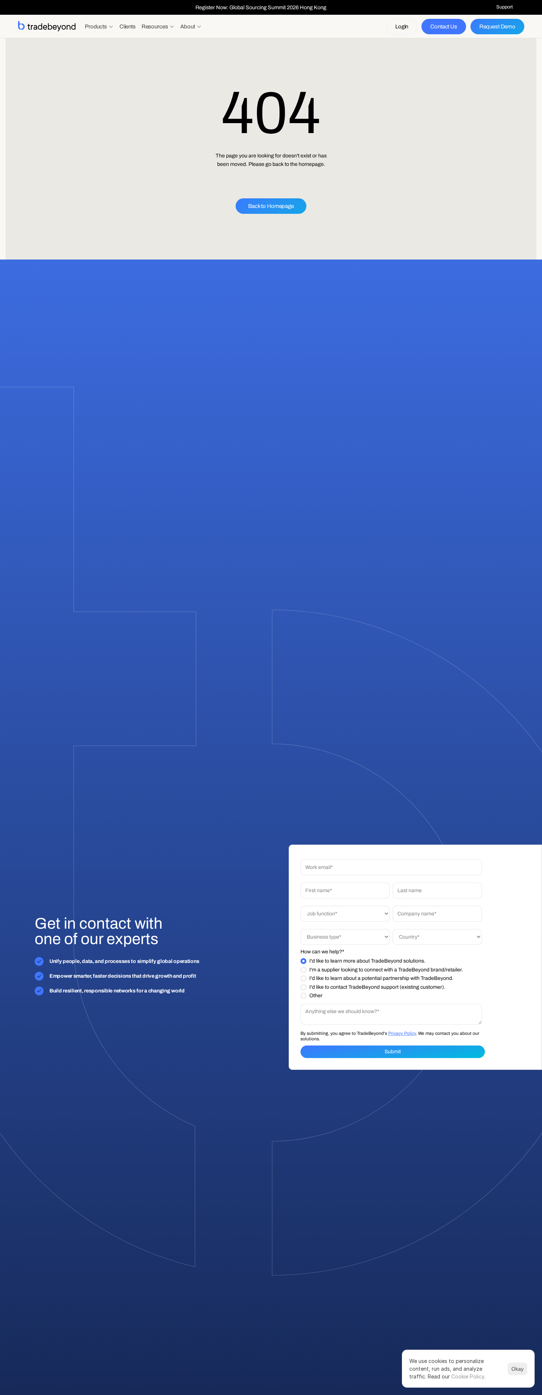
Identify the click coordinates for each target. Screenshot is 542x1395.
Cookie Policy (467, 1376)
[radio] (391, 961)
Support (504, 7)
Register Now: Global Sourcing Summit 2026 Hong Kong (260, 7)
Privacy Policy (402, 1033)
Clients (127, 26)
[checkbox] (391, 978)
